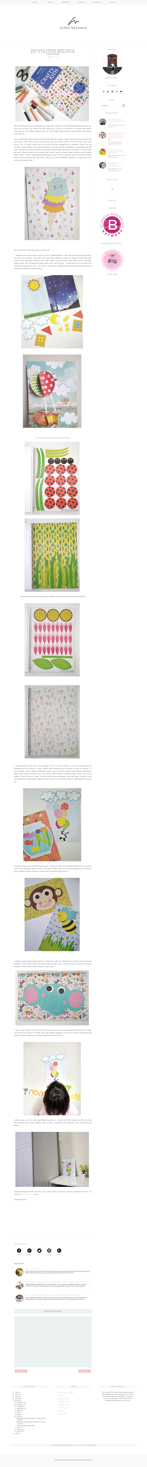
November (20, 1404)
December (20, 1402)
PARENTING (66, 2)
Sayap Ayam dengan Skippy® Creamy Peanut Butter (30, 1419)
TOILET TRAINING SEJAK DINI (25, 1426)
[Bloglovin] (121, 92)
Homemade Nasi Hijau (32, 1269)
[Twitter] (108, 92)
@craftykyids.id (27, 1194)
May (18, 1414)
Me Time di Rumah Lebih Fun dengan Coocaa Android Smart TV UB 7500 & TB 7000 (52, 1295)
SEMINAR (61, 1411)
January (19, 1432)
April (18, 1416)
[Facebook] (103, 92)
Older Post (84, 1371)
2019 (16, 1398)
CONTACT (112, 2)
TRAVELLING (97, 2)
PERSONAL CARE (63, 1405)
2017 (16, 1434)
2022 (16, 1392)
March (19, 1428)
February (20, 1430)
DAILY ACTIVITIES (63, 1399)
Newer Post (21, 1371)
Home (35, 2)
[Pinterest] (117, 92)
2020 (16, 1396)
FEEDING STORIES (63, 1402)
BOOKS (60, 1396)
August (19, 1410)
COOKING (81, 2)
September (20, 1408)
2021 (16, 1394)
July (18, 1412)
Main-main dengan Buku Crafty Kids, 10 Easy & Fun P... (30, 1423)
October (20, 1406)
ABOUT (50, 2)
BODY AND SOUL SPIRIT (66, 1393)
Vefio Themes (87, 1460)
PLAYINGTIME (62, 1408)
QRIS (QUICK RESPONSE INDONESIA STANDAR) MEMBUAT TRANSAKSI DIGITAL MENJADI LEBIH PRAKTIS (57, 1282)
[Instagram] (112, 92)
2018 (16, 1400)
